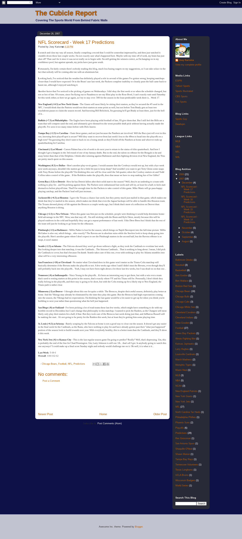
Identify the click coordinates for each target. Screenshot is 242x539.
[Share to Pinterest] (107, 364)
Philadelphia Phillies (185, 417)
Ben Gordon (181, 275)
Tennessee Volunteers (186, 464)
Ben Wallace (181, 280)
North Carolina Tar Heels (187, 412)
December (187, 182)
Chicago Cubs (182, 301)
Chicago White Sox (185, 307)
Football (62, 363)
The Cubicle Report (66, 13)
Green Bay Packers (185, 333)
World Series (181, 485)
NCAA (178, 385)
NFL (70, 363)
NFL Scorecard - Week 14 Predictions (189, 219)
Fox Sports (181, 101)
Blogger (138, 526)
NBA (177, 146)
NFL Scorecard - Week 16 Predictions (189, 199)
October (186, 232)
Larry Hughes (182, 349)
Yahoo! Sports (182, 86)
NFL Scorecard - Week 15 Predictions (189, 209)
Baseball (179, 265)
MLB (177, 141)
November (187, 228)
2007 (182, 178)
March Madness (183, 359)
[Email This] (94, 364)
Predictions (79, 363)
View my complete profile (188, 64)
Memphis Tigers (183, 365)
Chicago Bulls (182, 296)
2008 (182, 174)
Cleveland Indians (184, 317)
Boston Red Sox (183, 286)
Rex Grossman (183, 438)
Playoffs (179, 428)
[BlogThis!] (97, 364)
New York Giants (184, 396)
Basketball (180, 270)
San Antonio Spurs (185, 443)
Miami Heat (181, 370)
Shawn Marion (182, 454)
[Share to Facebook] (104, 364)
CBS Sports (181, 96)
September (188, 237)
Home (103, 414)
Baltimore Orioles (184, 259)
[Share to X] (101, 364)
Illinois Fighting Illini (185, 338)
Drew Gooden (182, 322)
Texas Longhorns (184, 469)
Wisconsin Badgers (185, 480)
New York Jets (182, 401)
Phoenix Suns (182, 422)
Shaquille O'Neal (183, 448)
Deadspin (180, 124)
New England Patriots (186, 391)
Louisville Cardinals (185, 354)
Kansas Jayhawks (184, 343)
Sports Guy (181, 119)
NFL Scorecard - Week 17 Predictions (76, 42)
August (186, 241)
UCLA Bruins (181, 475)
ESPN (178, 80)
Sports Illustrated (184, 91)
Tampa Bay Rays (184, 459)
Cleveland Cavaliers (185, 312)
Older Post (160, 414)
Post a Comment (51, 381)
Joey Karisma (186, 60)
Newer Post (45, 414)
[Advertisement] (102, 399)
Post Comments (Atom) (109, 423)
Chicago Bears (49, 363)
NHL (177, 157)
